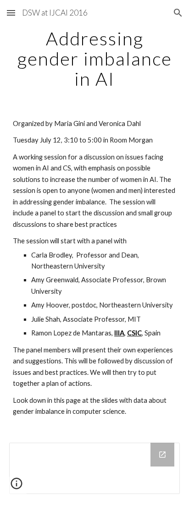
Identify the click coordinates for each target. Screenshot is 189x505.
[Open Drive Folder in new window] (162, 455)
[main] (94, 59)
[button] (11, 12)
